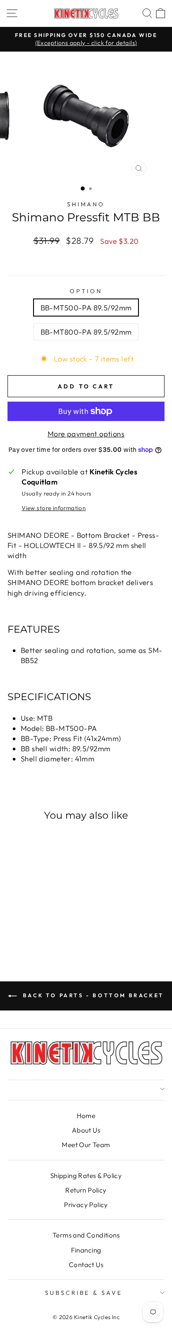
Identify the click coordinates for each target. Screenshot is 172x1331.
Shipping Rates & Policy (86, 1175)
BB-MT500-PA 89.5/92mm (86, 307)
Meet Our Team (86, 1145)
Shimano (86, 204)
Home (86, 1115)
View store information (54, 507)
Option (86, 291)
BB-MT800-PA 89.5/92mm (86, 331)
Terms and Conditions (86, 1235)
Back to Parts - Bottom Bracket (92, 995)
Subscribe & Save (84, 1292)
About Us (86, 1130)
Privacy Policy (86, 1205)
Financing (86, 1250)
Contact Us (86, 1264)
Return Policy (85, 1190)
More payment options (86, 433)
